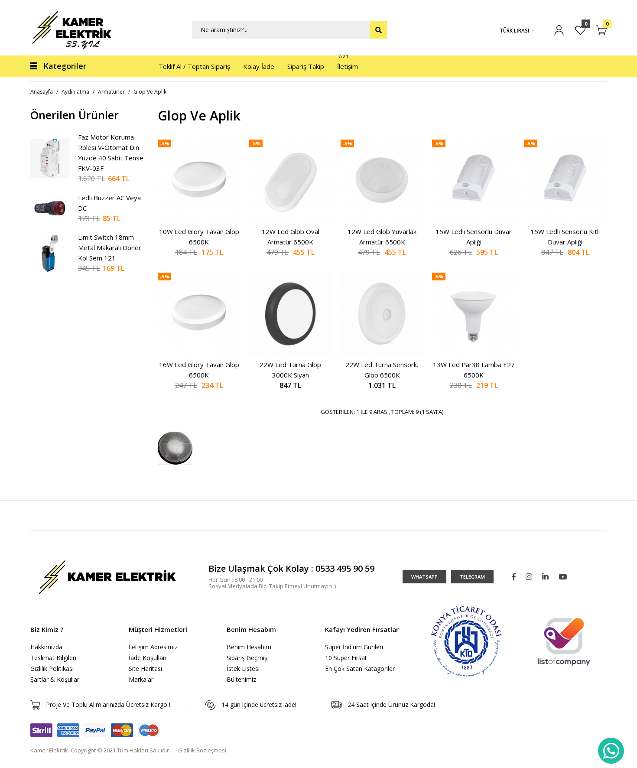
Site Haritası (145, 668)
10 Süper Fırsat (346, 658)
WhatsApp (424, 576)
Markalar (141, 679)
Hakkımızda (46, 647)
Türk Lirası (514, 30)
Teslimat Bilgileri (53, 658)
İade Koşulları (147, 658)
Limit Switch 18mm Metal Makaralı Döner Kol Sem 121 (109, 247)
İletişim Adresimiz (153, 647)
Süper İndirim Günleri (354, 647)
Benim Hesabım (249, 647)
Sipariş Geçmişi (248, 658)
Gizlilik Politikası (52, 668)
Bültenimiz (241, 679)
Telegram (472, 576)
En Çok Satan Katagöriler (360, 668)
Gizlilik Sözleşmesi (202, 750)
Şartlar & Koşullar (54, 679)
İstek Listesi (243, 668)
